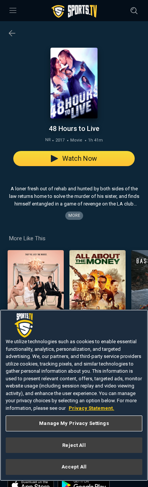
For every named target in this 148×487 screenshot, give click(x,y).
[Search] (134, 10)
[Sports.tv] (74, 11)
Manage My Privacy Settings (74, 423)
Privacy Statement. (91, 408)
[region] (74, 395)
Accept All (74, 467)
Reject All (73, 445)
